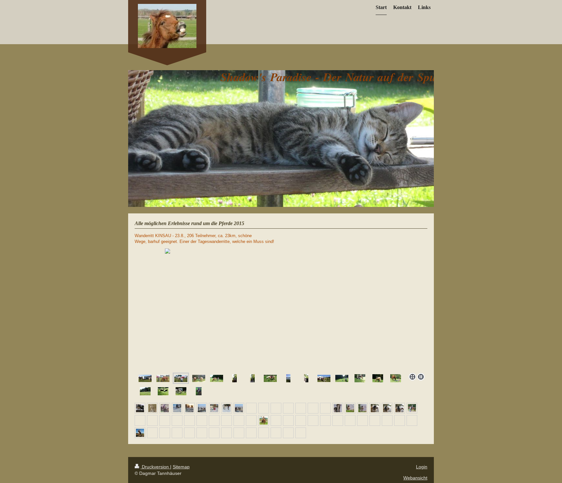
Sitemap (181, 466)
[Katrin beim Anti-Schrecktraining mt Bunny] (177, 408)
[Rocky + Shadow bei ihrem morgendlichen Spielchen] (140, 408)
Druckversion (155, 466)
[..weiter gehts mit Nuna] (189, 408)
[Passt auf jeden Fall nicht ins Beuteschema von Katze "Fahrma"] (165, 408)
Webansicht (415, 477)
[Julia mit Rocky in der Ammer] (350, 408)
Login (421, 466)
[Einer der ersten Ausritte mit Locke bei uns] (140, 433)
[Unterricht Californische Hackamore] (264, 420)
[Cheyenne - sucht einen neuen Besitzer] (338, 408)
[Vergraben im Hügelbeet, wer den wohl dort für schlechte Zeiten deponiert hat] (152, 408)
